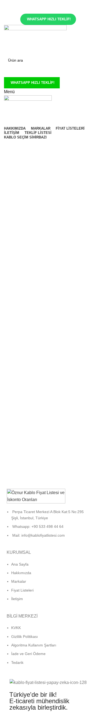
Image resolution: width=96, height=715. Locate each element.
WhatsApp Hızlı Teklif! (49, 19)
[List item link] (48, 526)
